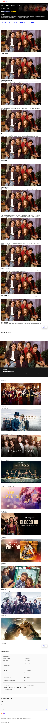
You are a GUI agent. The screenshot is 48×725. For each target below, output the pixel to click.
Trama (15, 22)
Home (2, 5)
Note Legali (3, 718)
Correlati (22, 22)
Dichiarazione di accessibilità (25, 718)
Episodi (4, 22)
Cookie (8, 718)
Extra (9, 22)
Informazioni (30, 22)
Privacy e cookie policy (14, 718)
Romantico (13, 5)
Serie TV (7, 5)
